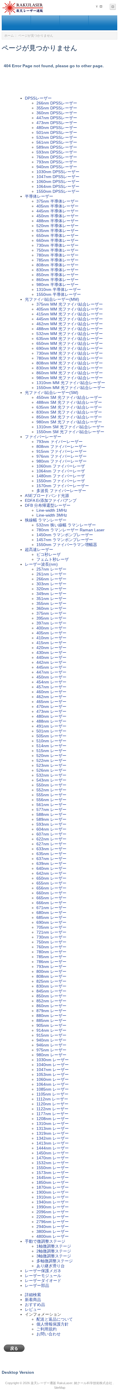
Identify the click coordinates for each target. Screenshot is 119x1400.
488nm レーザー (51, 721)
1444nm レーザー (52, 1148)
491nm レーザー (51, 726)
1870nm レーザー (52, 1187)
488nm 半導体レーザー (57, 220)
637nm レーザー (51, 858)
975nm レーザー (51, 1050)
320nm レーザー (51, 588)
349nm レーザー (51, 593)
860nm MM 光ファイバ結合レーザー (69, 373)
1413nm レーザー (52, 1143)
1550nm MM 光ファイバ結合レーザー (70, 387)
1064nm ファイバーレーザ (60, 471)
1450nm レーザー (52, 1153)
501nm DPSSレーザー (56, 132)
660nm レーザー (51, 893)
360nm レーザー (51, 608)
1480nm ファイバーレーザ (60, 476)
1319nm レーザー (52, 1133)
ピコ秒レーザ (48, 554)
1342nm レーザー (52, 1138)
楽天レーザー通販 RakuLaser (51, 1383)
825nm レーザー (51, 981)
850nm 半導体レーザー (57, 274)
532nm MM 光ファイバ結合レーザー (69, 333)
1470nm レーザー (52, 1158)
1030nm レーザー (52, 1059)
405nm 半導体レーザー (57, 206)
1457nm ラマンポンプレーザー (64, 539)
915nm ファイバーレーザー (61, 451)
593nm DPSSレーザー (56, 152)
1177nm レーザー (52, 1113)
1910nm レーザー (52, 1197)
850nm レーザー (51, 996)
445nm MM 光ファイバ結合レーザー (69, 319)
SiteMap (59, 1387)
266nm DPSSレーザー (56, 103)
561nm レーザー (51, 804)
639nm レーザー (51, 863)
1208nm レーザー (52, 1118)
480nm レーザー (51, 716)
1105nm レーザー (52, 1094)
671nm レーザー (51, 907)
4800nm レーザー (52, 1236)
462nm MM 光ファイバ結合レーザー (69, 324)
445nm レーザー (51, 667)
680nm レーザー (51, 912)
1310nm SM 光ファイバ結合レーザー (70, 427)
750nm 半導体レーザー (57, 250)
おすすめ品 (35, 1304)
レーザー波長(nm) (41, 564)
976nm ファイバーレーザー (61, 456)
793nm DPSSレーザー (56, 162)
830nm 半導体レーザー (57, 270)
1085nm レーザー (52, 1089)
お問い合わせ (48, 1334)
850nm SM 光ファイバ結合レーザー (69, 417)
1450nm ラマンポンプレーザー (64, 534)
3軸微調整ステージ (53, 1256)
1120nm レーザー (52, 1104)
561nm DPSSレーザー (56, 142)
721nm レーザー (51, 932)
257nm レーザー (51, 569)
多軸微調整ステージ (54, 1261)
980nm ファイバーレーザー (61, 461)
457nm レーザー (51, 687)
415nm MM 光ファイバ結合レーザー (69, 314)
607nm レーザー (51, 834)
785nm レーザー (51, 956)
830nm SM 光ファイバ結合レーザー (69, 412)
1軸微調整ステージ (53, 1246)
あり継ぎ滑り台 (50, 1265)
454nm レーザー (51, 682)
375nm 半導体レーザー (57, 201)
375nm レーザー (51, 613)
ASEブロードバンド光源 (47, 495)
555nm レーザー (51, 794)
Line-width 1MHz (51, 510)
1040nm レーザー (52, 1064)
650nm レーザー (51, 878)
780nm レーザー (51, 951)
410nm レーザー (51, 637)
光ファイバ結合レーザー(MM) (52, 299)
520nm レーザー (51, 755)
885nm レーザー (51, 1020)
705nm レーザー (51, 927)
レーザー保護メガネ (43, 1270)
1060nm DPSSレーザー (57, 181)
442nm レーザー (51, 662)
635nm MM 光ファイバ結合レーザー (69, 338)
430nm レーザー (51, 652)
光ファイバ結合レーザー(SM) (51, 392)
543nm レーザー (51, 780)
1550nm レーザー (52, 1167)
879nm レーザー (51, 1010)
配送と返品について (54, 1319)
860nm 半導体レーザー (57, 279)
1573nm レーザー (52, 1172)
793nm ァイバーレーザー (59, 441)
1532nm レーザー (52, 1162)
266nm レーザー (51, 579)
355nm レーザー (51, 603)
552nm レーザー (51, 790)
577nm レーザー (51, 809)
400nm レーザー (51, 628)
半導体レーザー (39, 196)
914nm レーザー (51, 1030)
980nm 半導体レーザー (57, 284)
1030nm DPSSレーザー (57, 171)
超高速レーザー (39, 549)
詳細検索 (33, 1294)
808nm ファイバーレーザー (61, 446)
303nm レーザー (51, 584)
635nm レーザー (51, 853)
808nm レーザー (51, 976)
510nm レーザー (51, 741)
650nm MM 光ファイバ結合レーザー (69, 343)
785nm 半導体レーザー (57, 260)
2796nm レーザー (52, 1221)
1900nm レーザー (52, 1192)
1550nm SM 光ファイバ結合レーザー (70, 431)
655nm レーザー (51, 883)
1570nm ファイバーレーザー (62, 485)
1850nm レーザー (52, 1182)
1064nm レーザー (52, 1084)
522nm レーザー (51, 760)
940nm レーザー (51, 1040)
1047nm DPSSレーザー (57, 176)
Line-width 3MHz (51, 515)
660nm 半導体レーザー (57, 240)
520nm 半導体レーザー (57, 225)
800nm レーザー (51, 971)
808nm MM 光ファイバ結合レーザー (69, 363)
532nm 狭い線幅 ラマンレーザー (66, 525)
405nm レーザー (51, 633)
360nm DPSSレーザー (56, 113)
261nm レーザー (51, 574)
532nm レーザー (51, 775)
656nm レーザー (51, 888)
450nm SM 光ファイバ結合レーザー (69, 397)
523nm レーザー (51, 765)
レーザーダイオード (43, 1280)
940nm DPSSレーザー (56, 167)
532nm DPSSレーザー (56, 137)
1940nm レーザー (52, 1202)
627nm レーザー (51, 844)
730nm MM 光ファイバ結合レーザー (69, 353)
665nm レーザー (51, 898)
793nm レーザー (51, 966)
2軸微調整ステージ (53, 1251)
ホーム (9, 35)
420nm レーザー (51, 647)
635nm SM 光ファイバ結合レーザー (69, 407)
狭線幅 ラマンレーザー (45, 520)
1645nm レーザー (52, 1177)
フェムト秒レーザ (52, 559)
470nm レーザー (51, 706)
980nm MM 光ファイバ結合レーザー (69, 377)
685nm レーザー (51, 917)
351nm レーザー (51, 598)
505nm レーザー (51, 736)
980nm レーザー (51, 1055)
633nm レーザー (51, 848)
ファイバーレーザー (43, 436)
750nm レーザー (51, 942)
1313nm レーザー (52, 1128)
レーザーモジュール (43, 1275)
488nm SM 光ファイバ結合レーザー (69, 402)
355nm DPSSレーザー (56, 108)
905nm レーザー (51, 1025)
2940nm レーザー (52, 1226)
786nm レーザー (51, 961)
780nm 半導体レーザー (57, 255)
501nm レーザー (51, 731)
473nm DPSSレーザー (56, 122)
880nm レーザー (51, 1015)
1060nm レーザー (52, 1079)
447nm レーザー (51, 672)
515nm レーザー (51, 750)
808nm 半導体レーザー (57, 265)
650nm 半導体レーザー (57, 235)
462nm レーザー (51, 696)
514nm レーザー (51, 745)
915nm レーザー (51, 1035)
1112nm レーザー (52, 1099)
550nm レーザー (51, 785)
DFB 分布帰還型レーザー (47, 505)
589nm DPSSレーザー (56, 147)
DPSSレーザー (38, 98)
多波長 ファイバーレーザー (61, 490)
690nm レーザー (51, 922)
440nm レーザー (51, 657)
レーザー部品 (37, 1285)
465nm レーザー (51, 701)
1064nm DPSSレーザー (57, 186)
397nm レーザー (51, 623)
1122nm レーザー (52, 1108)
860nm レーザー (51, 1005)
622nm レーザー (51, 839)
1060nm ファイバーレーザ (60, 466)
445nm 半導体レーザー (57, 211)
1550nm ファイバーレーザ (60, 480)
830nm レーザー (51, 986)
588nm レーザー (51, 814)
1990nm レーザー (52, 1207)
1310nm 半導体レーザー (58, 289)
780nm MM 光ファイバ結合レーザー (69, 358)
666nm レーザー (51, 902)
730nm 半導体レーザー (57, 245)
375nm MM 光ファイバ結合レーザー (69, 304)
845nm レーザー (51, 991)
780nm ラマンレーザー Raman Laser (70, 530)
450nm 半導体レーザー (57, 216)
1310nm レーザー (52, 1123)
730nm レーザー (51, 937)
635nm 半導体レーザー (57, 230)
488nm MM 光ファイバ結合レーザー (69, 328)
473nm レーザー (51, 711)
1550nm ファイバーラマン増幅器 (66, 544)
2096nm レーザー (52, 1212)
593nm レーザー (51, 824)
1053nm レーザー (52, 1074)
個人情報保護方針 (52, 1324)
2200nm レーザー (52, 1216)
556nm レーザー (51, 799)
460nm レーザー (51, 691)
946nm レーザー (51, 1045)
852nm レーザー (51, 1001)
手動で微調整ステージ (45, 1241)
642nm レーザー (51, 873)
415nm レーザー (51, 642)
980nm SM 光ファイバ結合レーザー (69, 422)
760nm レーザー (51, 947)
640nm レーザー (51, 868)
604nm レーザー (51, 829)
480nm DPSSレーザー (56, 127)
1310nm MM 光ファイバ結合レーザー (70, 382)
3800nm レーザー (52, 1231)
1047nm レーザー (52, 1069)
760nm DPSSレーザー (56, 157)
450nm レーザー (51, 677)
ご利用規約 (46, 1329)
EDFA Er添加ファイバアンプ (51, 500)
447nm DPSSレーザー (56, 117)
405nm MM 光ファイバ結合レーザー (69, 309)
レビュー (33, 1309)
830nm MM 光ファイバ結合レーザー (69, 368)
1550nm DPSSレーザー (57, 191)
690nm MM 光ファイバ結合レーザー (69, 348)
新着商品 (33, 1299)
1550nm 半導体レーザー (58, 294)
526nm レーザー (51, 770)
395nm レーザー (51, 618)
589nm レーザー (51, 819)
